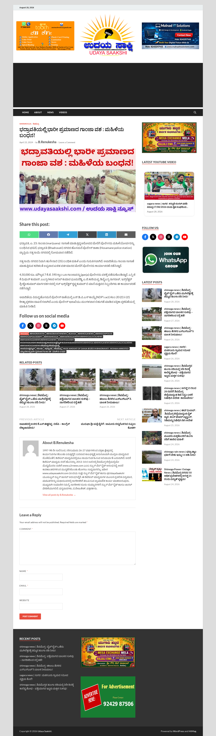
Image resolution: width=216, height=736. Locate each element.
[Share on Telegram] (68, 234)
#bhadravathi (37, 333)
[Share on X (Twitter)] (87, 234)
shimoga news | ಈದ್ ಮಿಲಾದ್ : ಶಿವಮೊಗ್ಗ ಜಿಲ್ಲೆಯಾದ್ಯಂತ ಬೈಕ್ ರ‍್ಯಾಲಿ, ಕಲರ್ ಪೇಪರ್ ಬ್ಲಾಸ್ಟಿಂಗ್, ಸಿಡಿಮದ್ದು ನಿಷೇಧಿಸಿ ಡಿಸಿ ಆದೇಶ (180, 415)
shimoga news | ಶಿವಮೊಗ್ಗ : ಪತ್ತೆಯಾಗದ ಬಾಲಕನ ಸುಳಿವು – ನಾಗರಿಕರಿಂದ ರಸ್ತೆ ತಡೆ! (75, 398)
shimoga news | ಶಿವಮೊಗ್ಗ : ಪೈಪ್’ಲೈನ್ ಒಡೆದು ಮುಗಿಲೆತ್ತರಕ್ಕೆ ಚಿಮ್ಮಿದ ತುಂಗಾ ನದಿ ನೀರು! (35, 398)
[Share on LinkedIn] (106, 234)
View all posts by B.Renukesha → (59, 494)
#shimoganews (86, 333)
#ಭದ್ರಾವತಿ (48, 348)
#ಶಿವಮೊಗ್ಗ (57, 348)
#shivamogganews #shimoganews (38, 340)
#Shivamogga (51, 336)
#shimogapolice (103, 333)
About (38, 112)
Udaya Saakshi (45, 731)
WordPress (178, 731)
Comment (26, 529)
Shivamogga (25, 124)
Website (24, 600)
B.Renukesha (47, 142)
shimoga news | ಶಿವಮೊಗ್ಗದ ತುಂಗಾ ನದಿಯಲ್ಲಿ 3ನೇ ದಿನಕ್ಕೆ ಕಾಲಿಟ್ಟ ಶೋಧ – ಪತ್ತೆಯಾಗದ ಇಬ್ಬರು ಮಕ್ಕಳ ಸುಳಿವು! (178, 370)
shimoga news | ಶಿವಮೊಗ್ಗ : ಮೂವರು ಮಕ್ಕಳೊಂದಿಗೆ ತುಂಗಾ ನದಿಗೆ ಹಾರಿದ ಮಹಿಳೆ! (178, 436)
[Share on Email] (126, 234)
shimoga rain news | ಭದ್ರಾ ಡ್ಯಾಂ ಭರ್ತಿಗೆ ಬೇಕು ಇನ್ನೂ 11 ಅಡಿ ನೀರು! (180, 453)
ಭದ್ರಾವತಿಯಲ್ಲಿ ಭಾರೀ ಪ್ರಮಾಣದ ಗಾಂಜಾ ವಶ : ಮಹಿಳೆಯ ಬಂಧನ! (43, 351)
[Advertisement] (108, 85)
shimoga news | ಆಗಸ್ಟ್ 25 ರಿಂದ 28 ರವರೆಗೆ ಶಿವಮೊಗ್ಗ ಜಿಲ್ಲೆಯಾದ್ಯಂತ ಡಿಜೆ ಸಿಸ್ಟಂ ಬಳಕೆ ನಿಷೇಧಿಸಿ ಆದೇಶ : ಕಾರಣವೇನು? (180, 392)
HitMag (192, 731)
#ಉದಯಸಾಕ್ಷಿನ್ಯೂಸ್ (27, 348)
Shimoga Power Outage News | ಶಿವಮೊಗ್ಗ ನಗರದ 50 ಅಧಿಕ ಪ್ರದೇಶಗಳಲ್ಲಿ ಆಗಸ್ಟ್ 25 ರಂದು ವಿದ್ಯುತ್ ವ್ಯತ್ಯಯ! (178, 474)
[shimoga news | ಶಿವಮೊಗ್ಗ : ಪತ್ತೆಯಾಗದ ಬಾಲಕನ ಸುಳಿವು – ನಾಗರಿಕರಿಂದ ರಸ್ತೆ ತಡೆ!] (78, 380)
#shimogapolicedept (31, 336)
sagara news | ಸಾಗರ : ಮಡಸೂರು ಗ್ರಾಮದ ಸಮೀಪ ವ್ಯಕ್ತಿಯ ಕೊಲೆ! (177, 350)
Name (23, 571)
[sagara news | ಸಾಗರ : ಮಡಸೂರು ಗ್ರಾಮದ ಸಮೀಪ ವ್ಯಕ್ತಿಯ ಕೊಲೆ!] (152, 347)
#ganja (72, 333)
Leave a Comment (67, 142)
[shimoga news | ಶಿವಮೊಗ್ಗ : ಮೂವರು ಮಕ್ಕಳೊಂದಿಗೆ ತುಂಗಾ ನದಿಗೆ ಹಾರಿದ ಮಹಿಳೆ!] (152, 432)
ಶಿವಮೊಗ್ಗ (36, 124)
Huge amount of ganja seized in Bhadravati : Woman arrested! (96, 348)
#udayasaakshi (66, 340)
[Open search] (195, 112)
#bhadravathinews (56, 333)
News (50, 112)
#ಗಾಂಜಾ (40, 348)
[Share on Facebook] (48, 234)
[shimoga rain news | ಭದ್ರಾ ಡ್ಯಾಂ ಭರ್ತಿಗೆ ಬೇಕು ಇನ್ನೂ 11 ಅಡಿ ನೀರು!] (152, 451)
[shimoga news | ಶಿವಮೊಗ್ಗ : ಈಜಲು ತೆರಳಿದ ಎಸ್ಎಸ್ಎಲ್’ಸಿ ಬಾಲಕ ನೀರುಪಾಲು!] (118, 380)
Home (25, 112)
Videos (63, 112)
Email (23, 585)
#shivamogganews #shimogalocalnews (81, 336)
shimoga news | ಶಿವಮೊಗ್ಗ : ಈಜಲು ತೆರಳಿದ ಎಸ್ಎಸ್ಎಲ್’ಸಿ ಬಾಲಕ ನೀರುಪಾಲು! (115, 398)
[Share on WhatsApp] (29, 234)
